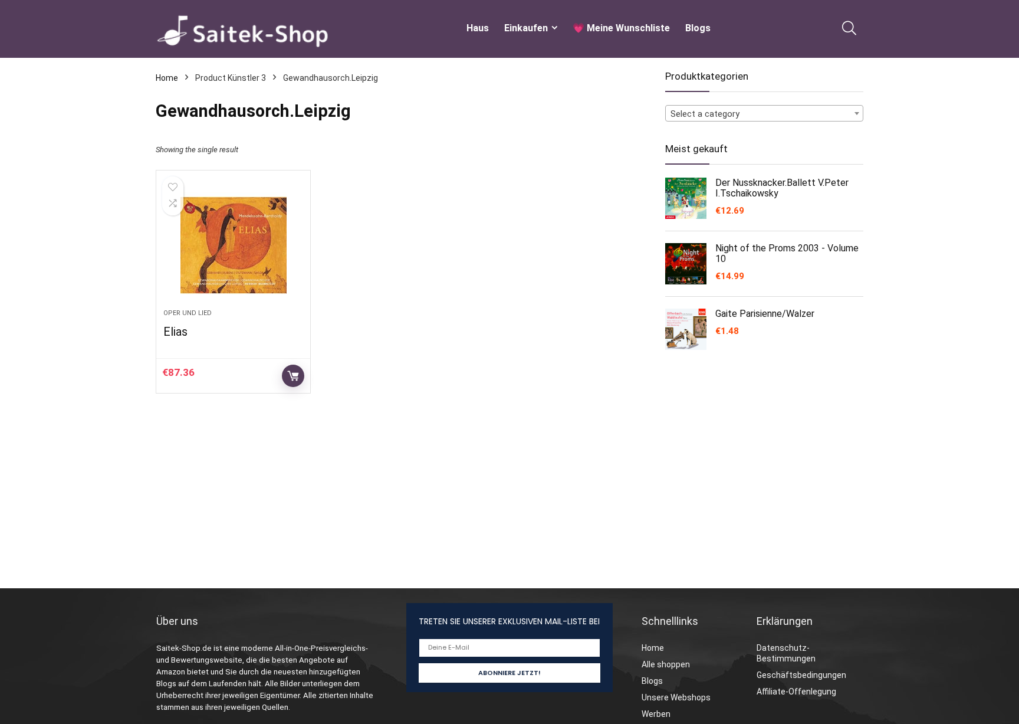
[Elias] (233, 245)
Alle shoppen (666, 664)
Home (167, 78)
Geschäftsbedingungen (801, 675)
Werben (656, 714)
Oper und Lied (187, 313)
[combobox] (764, 113)
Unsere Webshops (676, 697)
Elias (175, 332)
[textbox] (764, 114)
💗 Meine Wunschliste (621, 28)
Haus (477, 28)
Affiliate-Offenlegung (796, 691)
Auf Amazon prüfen (293, 376)
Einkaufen (526, 28)
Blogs (698, 28)
